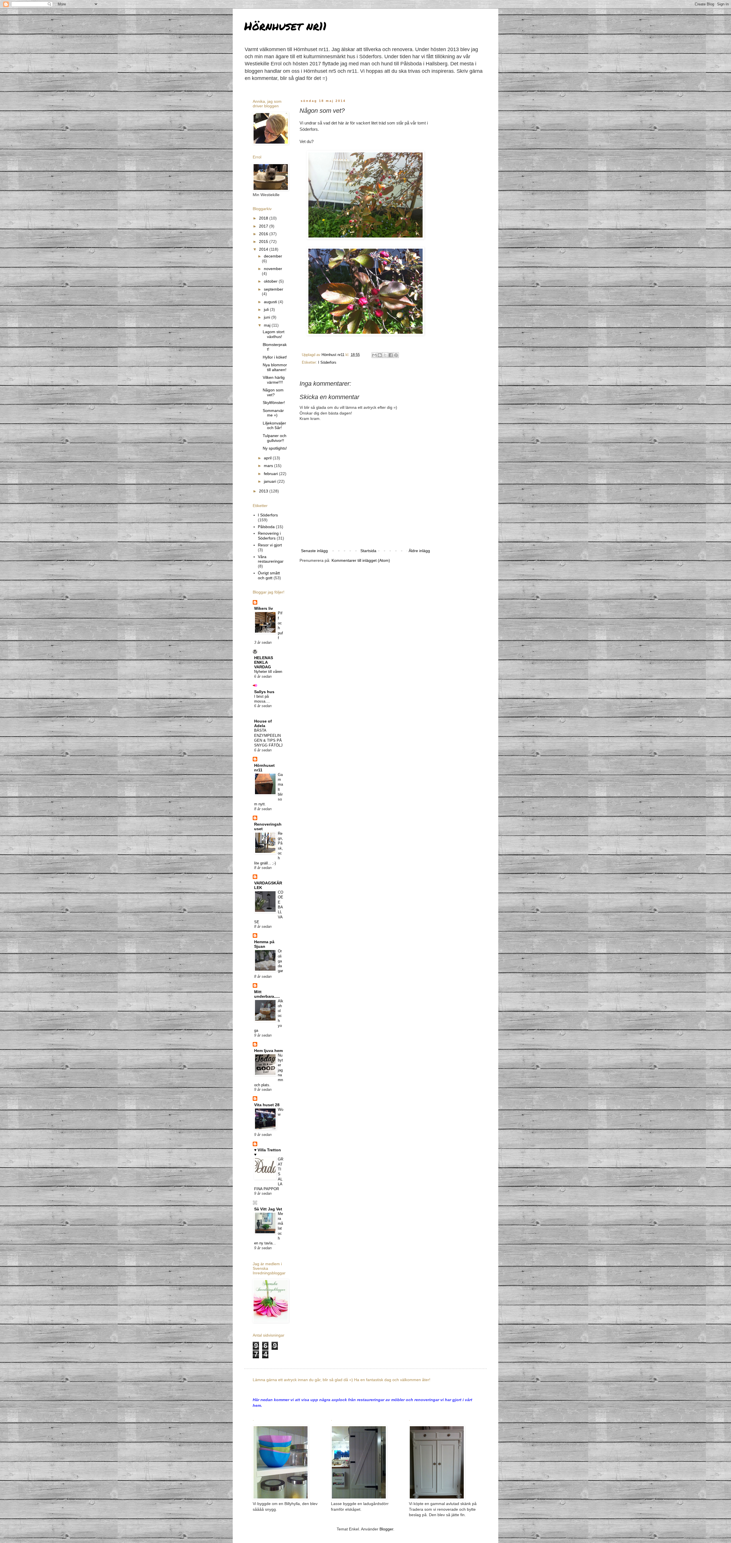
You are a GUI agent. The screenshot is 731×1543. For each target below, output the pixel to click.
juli (267, 309)
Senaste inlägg (314, 550)
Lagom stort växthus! (273, 334)
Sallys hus (264, 691)
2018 (264, 218)
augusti (271, 301)
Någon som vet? (273, 392)
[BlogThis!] (380, 355)
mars (269, 465)
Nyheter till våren (268, 671)
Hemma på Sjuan (264, 944)
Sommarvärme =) (273, 413)
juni (267, 317)
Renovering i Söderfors (269, 535)
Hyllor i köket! (275, 357)
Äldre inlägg (419, 550)
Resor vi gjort (270, 545)
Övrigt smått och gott (269, 575)
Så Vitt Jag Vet (268, 1209)
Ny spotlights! (275, 448)
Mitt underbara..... (267, 994)
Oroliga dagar (280, 961)
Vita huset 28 (267, 1105)
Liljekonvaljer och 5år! (274, 425)
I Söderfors (327, 363)
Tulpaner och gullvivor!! (274, 438)
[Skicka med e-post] (374, 355)
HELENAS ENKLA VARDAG (263, 662)
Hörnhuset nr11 (285, 26)
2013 (264, 491)
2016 (264, 234)
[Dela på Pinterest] (396, 355)
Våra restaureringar (271, 559)
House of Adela (263, 723)
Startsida (368, 550)
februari (271, 473)
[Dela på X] (385, 355)
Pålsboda (266, 526)
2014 (264, 249)
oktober (271, 281)
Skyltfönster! (274, 402)
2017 (264, 226)
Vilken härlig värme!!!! (274, 380)
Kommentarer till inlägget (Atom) (361, 560)
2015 (264, 241)
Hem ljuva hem (268, 1050)
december (273, 256)
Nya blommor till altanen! (275, 367)
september (273, 289)
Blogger (386, 1529)
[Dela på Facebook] (390, 355)
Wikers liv (263, 608)
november (273, 268)
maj (268, 325)
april (268, 458)
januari (270, 481)
